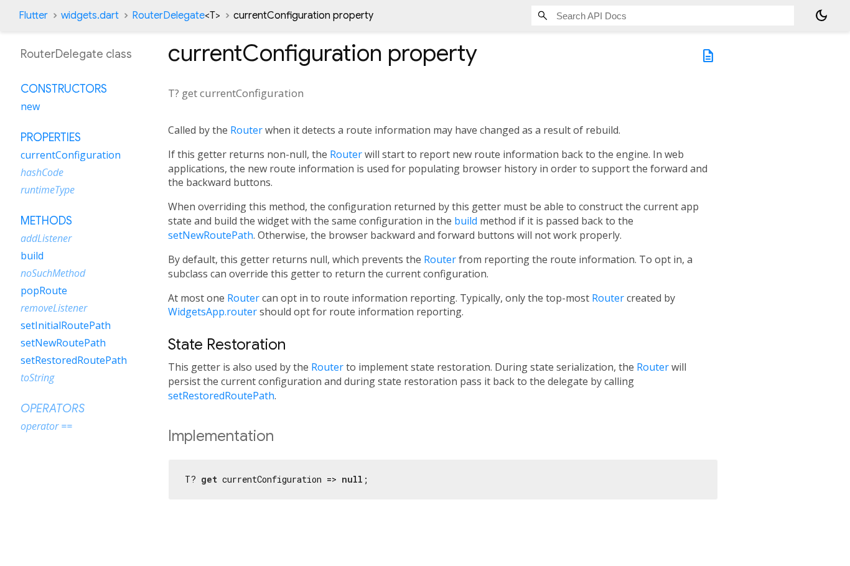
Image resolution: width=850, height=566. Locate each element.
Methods (46, 221)
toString (37, 377)
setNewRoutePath (210, 235)
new (30, 106)
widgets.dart (90, 15)
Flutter (33, 15)
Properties (51, 137)
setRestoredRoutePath (221, 395)
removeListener (54, 308)
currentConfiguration (71, 155)
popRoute (44, 290)
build (465, 221)
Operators (53, 408)
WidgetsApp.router (212, 311)
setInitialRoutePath (66, 325)
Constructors (64, 89)
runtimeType (48, 190)
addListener (46, 238)
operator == (46, 426)
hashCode (42, 172)
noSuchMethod (53, 273)
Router (246, 130)
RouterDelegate (176, 15)
